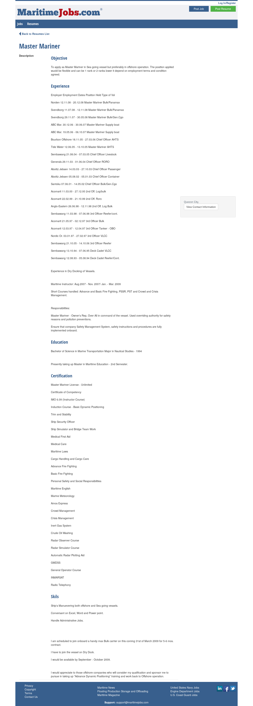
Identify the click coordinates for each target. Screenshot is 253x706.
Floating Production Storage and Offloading (122, 691)
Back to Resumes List (35, 34)
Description (26, 55)
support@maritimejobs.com (132, 702)
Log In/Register (227, 3)
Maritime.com (60, 13)
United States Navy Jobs (184, 687)
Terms (28, 693)
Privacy (29, 685)
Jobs (20, 24)
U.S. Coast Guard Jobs (183, 695)
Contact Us (31, 697)
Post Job (199, 9)
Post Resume (223, 9)
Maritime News (106, 687)
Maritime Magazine (108, 695)
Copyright (30, 689)
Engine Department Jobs (184, 691)
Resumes (33, 24)
